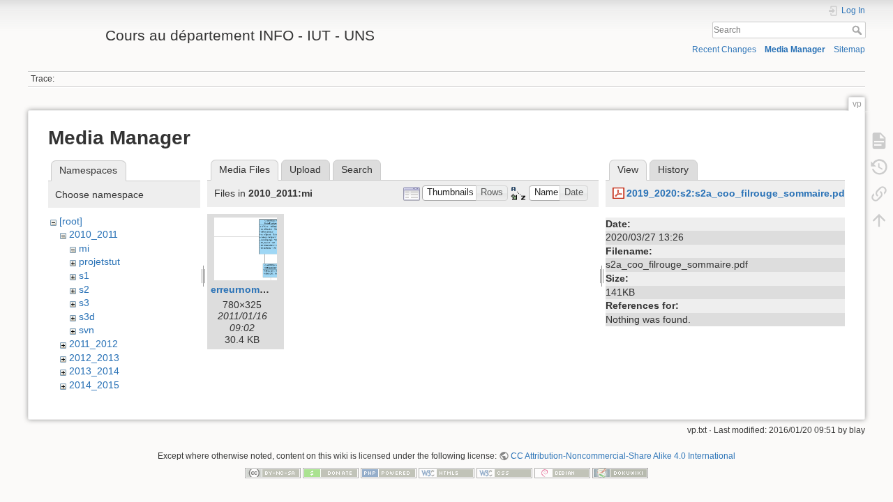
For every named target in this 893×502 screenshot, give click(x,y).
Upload (305, 169)
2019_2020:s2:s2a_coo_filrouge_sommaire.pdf (737, 193)
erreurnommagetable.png (271, 289)
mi (84, 248)
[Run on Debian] (562, 472)
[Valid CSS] (504, 472)
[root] (70, 221)
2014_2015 (94, 384)
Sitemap (849, 49)
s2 (84, 289)
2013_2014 (94, 370)
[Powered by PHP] (389, 472)
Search (858, 30)
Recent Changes (724, 49)
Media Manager (795, 49)
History (673, 169)
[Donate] (331, 472)
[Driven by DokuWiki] (620, 472)
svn (86, 329)
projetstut (99, 261)
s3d (87, 316)
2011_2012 (93, 343)
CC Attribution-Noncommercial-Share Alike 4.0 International (623, 456)
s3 (84, 302)
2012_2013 (94, 357)
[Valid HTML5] (446, 472)
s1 (84, 275)
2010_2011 (93, 234)
